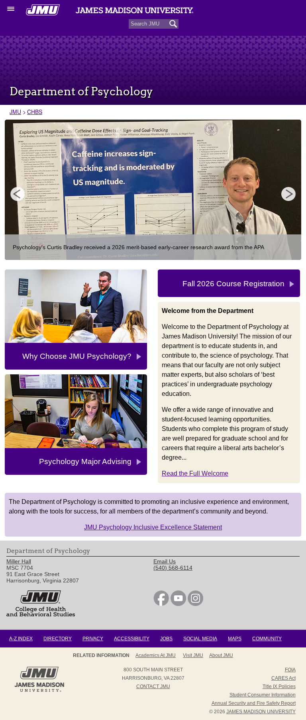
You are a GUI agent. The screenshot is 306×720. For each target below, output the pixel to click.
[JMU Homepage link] (39, 691)
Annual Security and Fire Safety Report (254, 703)
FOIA (290, 670)
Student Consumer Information (263, 695)
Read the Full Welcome (195, 473)
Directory (57, 638)
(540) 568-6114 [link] (172, 568)
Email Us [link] (164, 561)
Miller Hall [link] (18, 561)
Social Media (200, 638)
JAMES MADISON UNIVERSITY (261, 711)
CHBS (34, 112)
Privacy (92, 638)
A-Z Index (21, 638)
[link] (161, 604)
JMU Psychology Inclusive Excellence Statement (153, 527)
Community (267, 638)
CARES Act (283, 678)
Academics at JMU (155, 655)
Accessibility (131, 638)
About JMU (221, 655)
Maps (234, 638)
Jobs (166, 638)
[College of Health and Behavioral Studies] (40, 614)
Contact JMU (153, 686)
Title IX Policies (279, 686)
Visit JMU (193, 655)
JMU (15, 112)
